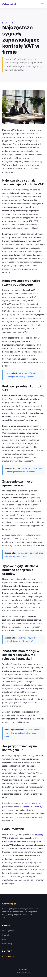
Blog (4, 939)
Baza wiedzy (7, 944)
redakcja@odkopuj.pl (10, 956)
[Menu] (42, 4)
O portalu (6, 935)
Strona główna (8, 931)
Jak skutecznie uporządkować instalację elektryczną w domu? (22, 733)
